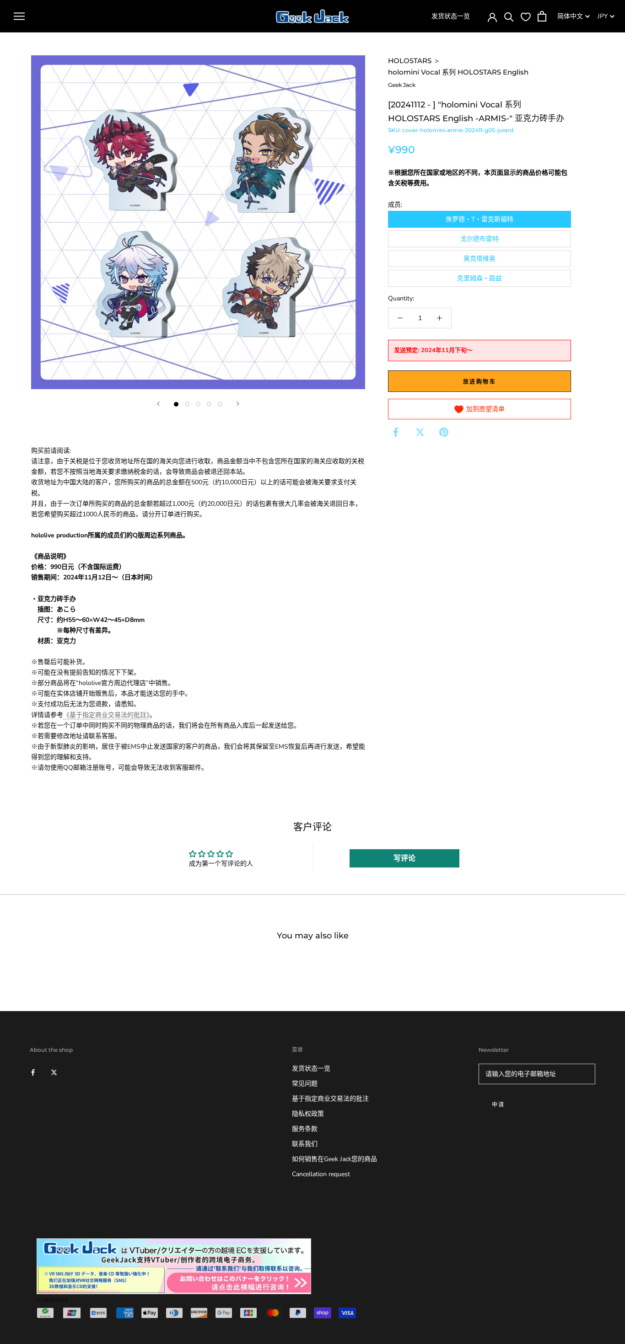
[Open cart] (542, 16)
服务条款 (305, 1128)
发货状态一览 (450, 16)
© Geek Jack (53, 1299)
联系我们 (305, 1144)
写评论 (404, 858)
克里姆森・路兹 (479, 278)
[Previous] (158, 404)
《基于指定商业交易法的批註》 (106, 715)
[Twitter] (420, 432)
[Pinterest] (443, 432)
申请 (498, 1104)
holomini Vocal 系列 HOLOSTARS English (458, 72)
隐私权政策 (308, 1113)
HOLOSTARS (409, 60)
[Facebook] (395, 432)
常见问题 (305, 1083)
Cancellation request (321, 1174)
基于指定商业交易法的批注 (330, 1098)
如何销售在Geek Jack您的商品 (334, 1159)
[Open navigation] (19, 16)
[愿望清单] (525, 16)
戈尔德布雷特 (479, 239)
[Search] (509, 16)
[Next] (238, 404)
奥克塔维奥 (479, 258)
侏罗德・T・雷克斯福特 (479, 219)
